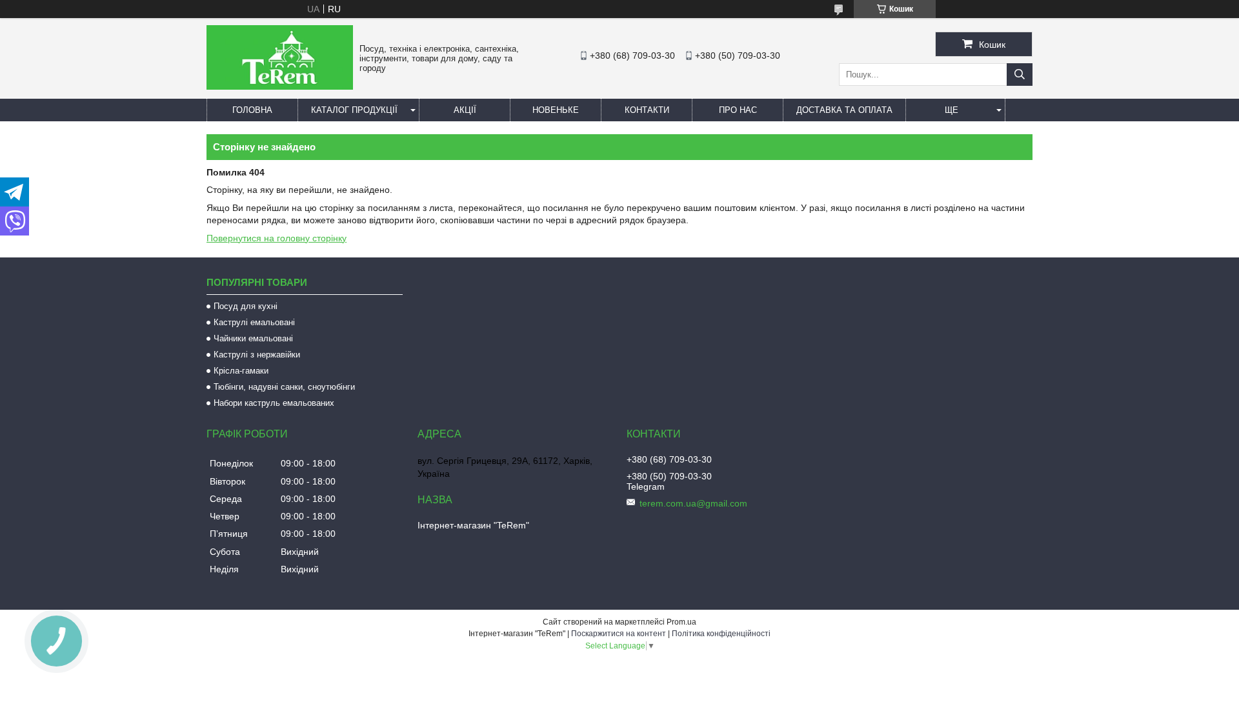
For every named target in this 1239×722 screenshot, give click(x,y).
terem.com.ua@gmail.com (693, 503)
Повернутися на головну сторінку (276, 238)
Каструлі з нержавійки (257, 354)
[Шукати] (1019, 74)
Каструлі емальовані (254, 322)
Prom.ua (681, 622)
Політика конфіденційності (721, 633)
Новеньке (555, 110)
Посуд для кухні (245, 306)
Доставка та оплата (844, 110)
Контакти (647, 110)
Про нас (738, 110)
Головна (252, 110)
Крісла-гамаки (241, 371)
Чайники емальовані (253, 338)
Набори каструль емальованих (274, 403)
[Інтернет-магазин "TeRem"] (279, 86)
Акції (465, 110)
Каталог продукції (354, 110)
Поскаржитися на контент (618, 633)
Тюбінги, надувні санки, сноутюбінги (284, 387)
